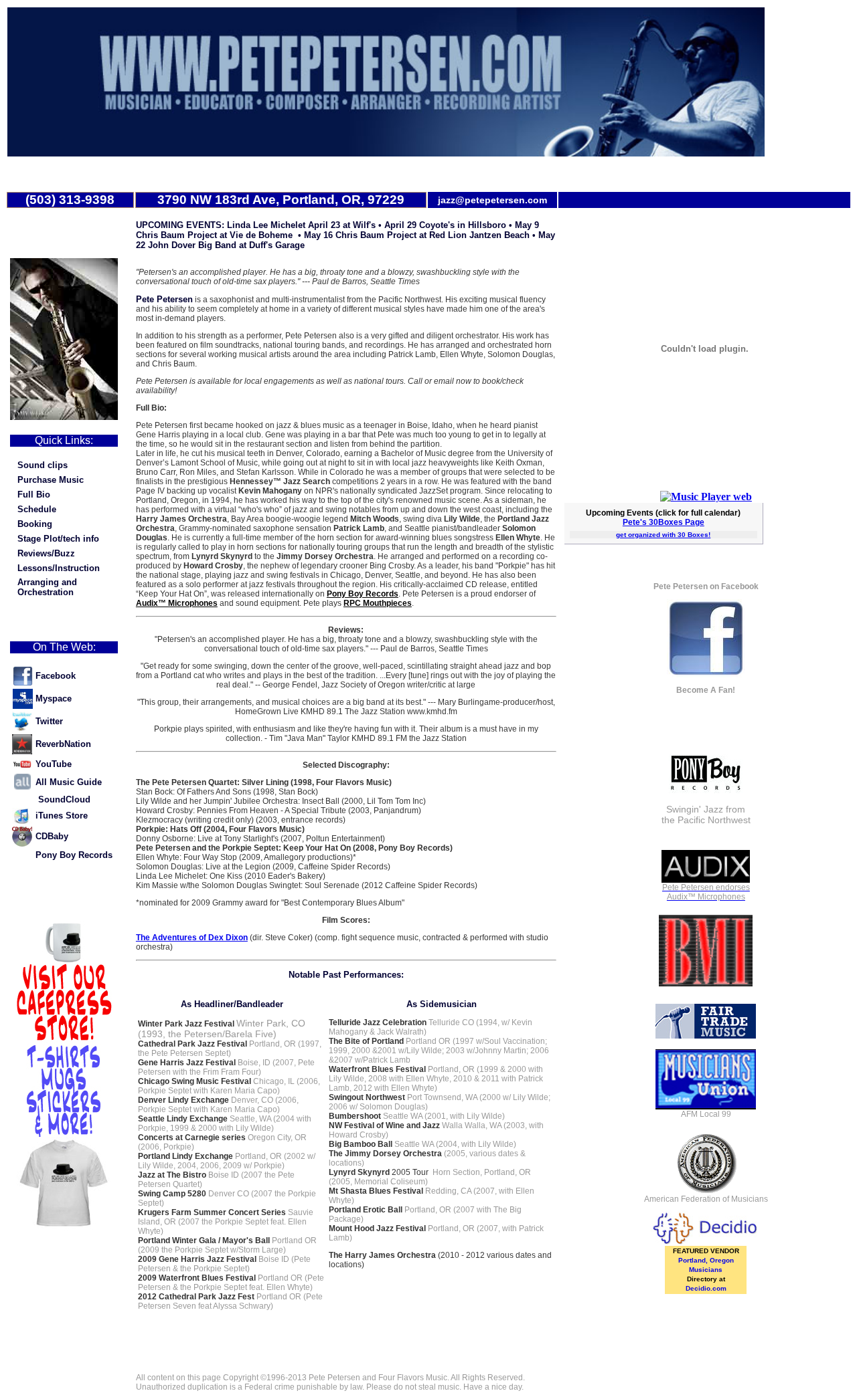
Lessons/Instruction (58, 568)
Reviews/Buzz (46, 553)
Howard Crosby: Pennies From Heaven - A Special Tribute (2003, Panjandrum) (278, 810)
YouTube (53, 764)
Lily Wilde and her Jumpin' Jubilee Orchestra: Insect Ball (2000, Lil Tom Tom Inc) (281, 801)
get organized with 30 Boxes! (663, 534)
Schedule (36, 509)
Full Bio (33, 495)
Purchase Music (50, 480)
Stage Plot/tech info (58, 539)
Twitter (49, 721)
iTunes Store (61, 816)
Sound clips (42, 465)
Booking (34, 524)
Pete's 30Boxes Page (663, 522)
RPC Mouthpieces (377, 603)
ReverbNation (63, 744)
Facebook (55, 676)
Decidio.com (706, 1288)
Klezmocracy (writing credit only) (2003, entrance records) (240, 820)
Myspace (53, 698)
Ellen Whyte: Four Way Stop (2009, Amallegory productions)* (246, 857)
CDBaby (51, 836)
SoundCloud (64, 799)
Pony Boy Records (73, 855)
